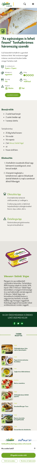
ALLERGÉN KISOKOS (12, 95)
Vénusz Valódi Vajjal (16, 143)
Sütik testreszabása (9, 461)
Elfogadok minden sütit (18, 455)
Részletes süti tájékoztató (28, 461)
